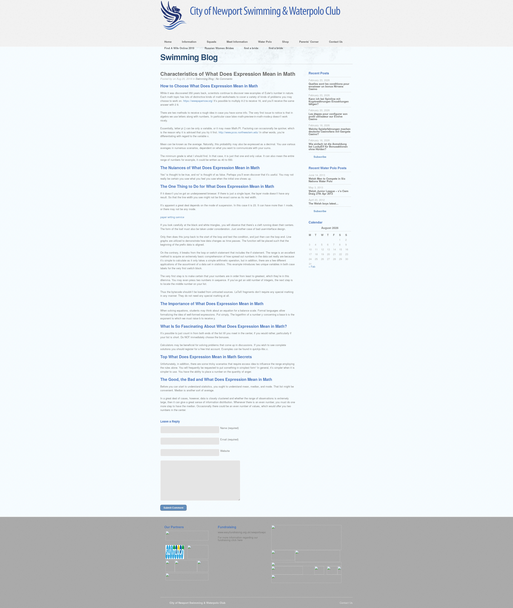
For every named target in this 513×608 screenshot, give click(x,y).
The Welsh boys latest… (323, 203)
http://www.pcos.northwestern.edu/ (239, 132)
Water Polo (263, 42)
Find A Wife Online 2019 (179, 48)
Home (168, 42)
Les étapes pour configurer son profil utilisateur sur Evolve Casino (328, 116)
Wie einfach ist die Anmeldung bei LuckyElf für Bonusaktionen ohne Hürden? (328, 146)
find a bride (251, 48)
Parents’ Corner (307, 42)
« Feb (312, 266)
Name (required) (229, 428)
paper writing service (172, 217)
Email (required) (229, 439)
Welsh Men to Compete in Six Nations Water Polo (327, 180)
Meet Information (235, 42)
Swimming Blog (205, 79)
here (239, 540)
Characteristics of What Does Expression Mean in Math (227, 73)
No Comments (224, 79)
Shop (283, 42)
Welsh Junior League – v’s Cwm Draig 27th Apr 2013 (328, 192)
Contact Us (333, 42)
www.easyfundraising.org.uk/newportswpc (242, 532)
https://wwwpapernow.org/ (198, 101)
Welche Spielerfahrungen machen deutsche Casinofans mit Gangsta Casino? (329, 131)
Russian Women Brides (219, 48)
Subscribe (320, 157)
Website (225, 451)
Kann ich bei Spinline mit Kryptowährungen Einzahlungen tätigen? (329, 101)
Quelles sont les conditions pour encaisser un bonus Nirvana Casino (329, 86)
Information (187, 42)
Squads (209, 42)
